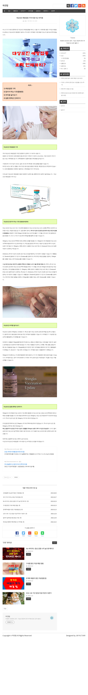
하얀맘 (5, 5)
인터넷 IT (23, 11)
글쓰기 (63, 110)
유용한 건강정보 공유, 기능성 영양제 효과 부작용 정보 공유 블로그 (23, 618)
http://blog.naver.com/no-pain (11, 449)
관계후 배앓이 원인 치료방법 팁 (12, 509)
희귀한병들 (65, 58)
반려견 (63, 61)
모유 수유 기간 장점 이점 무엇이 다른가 (14, 513)
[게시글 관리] (10, 477)
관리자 (63, 106)
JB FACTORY (80, 636)
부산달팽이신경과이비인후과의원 (15, 464)
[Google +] (80, 5)
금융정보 (38, 11)
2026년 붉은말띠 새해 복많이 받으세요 (71, 78)
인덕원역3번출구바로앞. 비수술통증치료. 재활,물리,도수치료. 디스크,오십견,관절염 (29, 454)
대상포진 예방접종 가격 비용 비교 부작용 (29, 18)
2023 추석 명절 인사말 (67, 89)
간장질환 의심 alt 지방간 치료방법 (12, 493)
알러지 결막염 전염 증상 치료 (11, 517)
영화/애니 (45, 11)
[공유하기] (8, 477)
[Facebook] (72, 5)
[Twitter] (76, 5)
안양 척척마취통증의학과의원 (14, 452)
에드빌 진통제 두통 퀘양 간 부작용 (12, 522)
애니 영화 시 (64, 68)
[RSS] (83, 5)
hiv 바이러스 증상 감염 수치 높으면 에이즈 (14, 501)
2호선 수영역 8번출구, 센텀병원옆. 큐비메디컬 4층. (19, 466)
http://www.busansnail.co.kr (11, 461)
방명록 (53, 11)
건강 (9, 11)
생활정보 (15, 11)
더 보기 (54, 542)
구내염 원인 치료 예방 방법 (10, 505)
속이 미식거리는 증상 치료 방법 (12, 497)
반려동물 (30, 11)
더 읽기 (28, 554)
